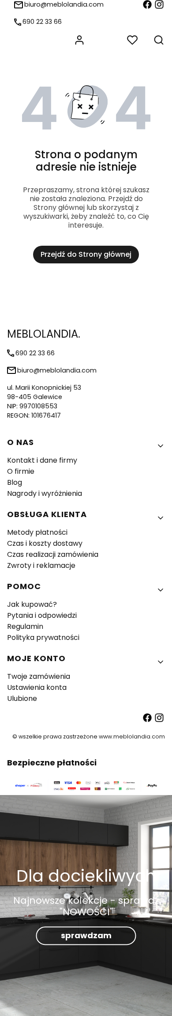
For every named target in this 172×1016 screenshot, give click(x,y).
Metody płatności (37, 532)
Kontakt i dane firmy (42, 460)
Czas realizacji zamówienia (52, 554)
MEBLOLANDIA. (43, 334)
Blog (14, 482)
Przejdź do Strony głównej (86, 254)
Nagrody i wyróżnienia (44, 493)
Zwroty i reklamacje (41, 565)
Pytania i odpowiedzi (42, 615)
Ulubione (22, 698)
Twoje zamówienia (38, 676)
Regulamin (25, 626)
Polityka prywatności (43, 637)
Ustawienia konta (37, 687)
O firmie (20, 471)
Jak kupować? (32, 604)
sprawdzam (86, 935)
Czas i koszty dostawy (44, 543)
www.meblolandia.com (132, 736)
